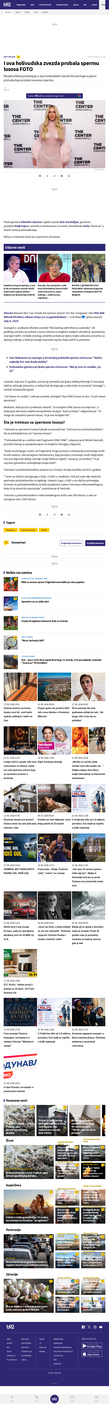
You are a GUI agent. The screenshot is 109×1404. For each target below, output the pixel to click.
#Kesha (8, 313)
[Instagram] (95, 1327)
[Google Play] (92, 1346)
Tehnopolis (26, 1351)
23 (15, 618)
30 (15, 637)
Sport (10, 1343)
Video (42, 1339)
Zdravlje (11, 1355)
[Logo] (7, 5)
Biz (8, 1347)
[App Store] (92, 1354)
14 (15, 657)
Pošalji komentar (95, 543)
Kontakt (57, 1364)
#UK (102, 313)
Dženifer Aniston (31, 222)
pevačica (11, 530)
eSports (25, 1347)
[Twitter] (89, 1327)
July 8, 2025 (11, 321)
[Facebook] (83, 1327)
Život (9, 1351)
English (42, 1347)
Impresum (58, 1343)
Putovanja (12, 1360)
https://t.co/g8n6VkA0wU (50, 317)
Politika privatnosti (63, 1351)
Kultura (25, 1339)
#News (29, 317)
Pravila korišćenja (63, 1347)
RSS (55, 1360)
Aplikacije (58, 1355)
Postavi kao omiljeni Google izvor (46, 96)
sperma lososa (28, 530)
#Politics (18, 317)
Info (9, 1339)
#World (8, 317)
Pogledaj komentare (71, 543)
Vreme (42, 1351)
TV (40, 1343)
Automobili (26, 1355)
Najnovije (21, 4)
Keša (86, 226)
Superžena (26, 1343)
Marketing (58, 1339)
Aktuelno (9, 56)
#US (96, 313)
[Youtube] (100, 1327)
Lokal (24, 1360)
